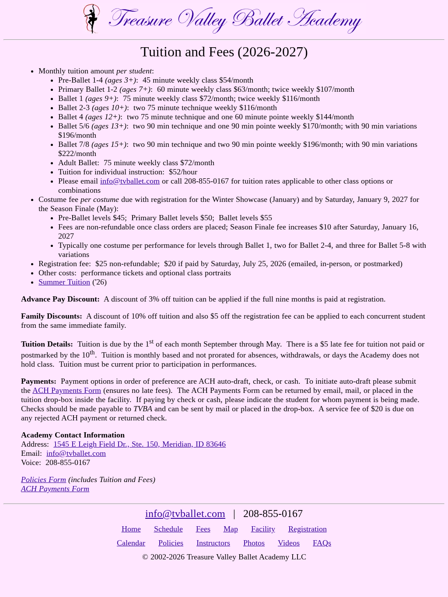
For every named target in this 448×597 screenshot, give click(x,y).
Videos (289, 542)
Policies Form (43, 479)
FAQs (322, 542)
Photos (254, 542)
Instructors (213, 542)
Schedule (168, 528)
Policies (170, 542)
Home (131, 528)
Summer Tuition (64, 282)
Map (231, 528)
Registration (307, 528)
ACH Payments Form (66, 390)
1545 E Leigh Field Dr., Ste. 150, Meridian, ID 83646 (139, 444)
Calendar (131, 542)
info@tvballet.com (130, 181)
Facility (263, 528)
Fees (203, 528)
